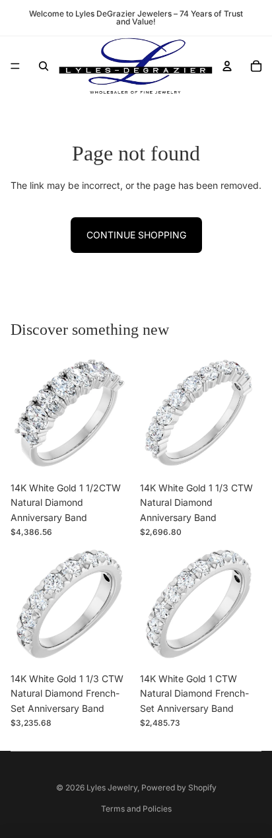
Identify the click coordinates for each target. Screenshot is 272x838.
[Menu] (15, 66)
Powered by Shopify (179, 787)
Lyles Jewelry (111, 787)
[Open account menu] (227, 66)
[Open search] (43, 66)
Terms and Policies (136, 809)
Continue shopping (136, 234)
